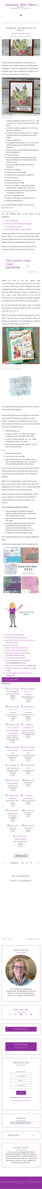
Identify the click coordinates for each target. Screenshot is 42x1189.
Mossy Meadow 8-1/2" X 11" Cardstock (28, 697)
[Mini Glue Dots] (28, 811)
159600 (13, 741)
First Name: (21, 1071)
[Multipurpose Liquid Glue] (13, 798)
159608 (13, 697)
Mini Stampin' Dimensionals (13, 816)
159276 (28, 718)
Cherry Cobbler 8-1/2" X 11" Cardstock (13, 715)
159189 (28, 772)
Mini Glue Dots (28, 813)
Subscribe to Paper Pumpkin (16, 658)
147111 (13, 758)
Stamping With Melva (16, 1182)
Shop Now (21, 1029)
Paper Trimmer (28, 828)
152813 (28, 784)
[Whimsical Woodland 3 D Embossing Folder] (28, 730)
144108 (13, 819)
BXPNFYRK (9, 283)
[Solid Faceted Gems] (28, 768)
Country (21, 1085)
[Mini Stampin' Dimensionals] (13, 813)
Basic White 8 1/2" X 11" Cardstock (28, 715)
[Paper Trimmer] (28, 826)
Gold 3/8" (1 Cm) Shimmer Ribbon (12, 786)
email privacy (27, 1097)
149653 (20, 845)
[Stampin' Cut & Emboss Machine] (20, 839)
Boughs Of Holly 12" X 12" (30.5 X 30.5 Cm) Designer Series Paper (12, 737)
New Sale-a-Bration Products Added (18, 229)
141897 (13, 774)
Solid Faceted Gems (28, 770)
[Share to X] (22, 863)
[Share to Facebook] (26, 863)
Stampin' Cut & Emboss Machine (20, 842)
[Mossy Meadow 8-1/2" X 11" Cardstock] (28, 694)
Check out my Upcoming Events (17, 650)
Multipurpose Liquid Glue (13, 801)
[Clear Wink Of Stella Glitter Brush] (13, 768)
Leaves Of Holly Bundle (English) (12, 694)
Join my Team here (12, 645)
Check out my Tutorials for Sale (17, 648)
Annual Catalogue (12, 221)
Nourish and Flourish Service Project (18, 673)
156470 (13, 789)
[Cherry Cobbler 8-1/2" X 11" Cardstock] (13, 712)
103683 (28, 814)
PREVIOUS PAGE (33, 939)
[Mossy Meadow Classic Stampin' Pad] (13, 753)
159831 (28, 736)
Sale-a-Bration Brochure (14, 227)
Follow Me (11, 680)
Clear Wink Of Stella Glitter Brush (13, 771)
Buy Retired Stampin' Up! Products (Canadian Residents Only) (18, 654)
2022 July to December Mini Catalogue (19, 224)
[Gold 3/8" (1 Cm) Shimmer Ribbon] (13, 783)
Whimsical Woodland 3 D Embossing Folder (28, 733)
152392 (28, 830)
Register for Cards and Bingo (16, 665)
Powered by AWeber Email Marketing (21, 1100)
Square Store (13, 311)
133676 (28, 700)
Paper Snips (12, 828)
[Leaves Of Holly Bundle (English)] (13, 692)
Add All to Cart (21, 856)
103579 (13, 830)
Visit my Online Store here (15, 635)
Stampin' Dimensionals (28, 800)
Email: (21, 1080)
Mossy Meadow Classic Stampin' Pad (12, 756)
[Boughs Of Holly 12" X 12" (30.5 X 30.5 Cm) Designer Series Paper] (13, 733)
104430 (28, 802)
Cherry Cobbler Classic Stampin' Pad (28, 756)
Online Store (8, 208)
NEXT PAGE (7, 939)
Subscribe (21, 1045)
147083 (28, 758)
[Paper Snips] (12, 826)
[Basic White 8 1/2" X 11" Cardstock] (28, 712)
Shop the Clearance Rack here (16, 637)
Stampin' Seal (28, 782)
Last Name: (21, 1076)
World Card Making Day (14, 668)
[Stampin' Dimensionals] (28, 798)
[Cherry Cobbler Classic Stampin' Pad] (28, 753)
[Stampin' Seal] (28, 780)
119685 (13, 718)
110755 (13, 804)
